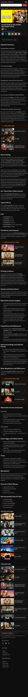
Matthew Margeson (20, 233)
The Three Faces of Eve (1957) (19, 532)
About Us (5, 661)
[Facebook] (6, 643)
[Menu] (25, 2)
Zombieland (6, 335)
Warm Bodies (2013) (7, 507)
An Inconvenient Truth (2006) (19, 548)
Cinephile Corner (6, 654)
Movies (6, 8)
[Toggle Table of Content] (14, 40)
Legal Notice (5, 665)
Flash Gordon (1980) (19, 540)
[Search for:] (11, 5)
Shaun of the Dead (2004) (9, 503)
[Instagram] (3, 643)
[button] (2, 34)
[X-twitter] (9, 643)
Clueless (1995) (17, 516)
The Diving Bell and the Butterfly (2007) (19, 524)
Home (2, 8)
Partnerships (5, 663)
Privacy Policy (6, 666)
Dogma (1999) (17, 556)
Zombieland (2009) (7, 499)
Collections (5, 652)
